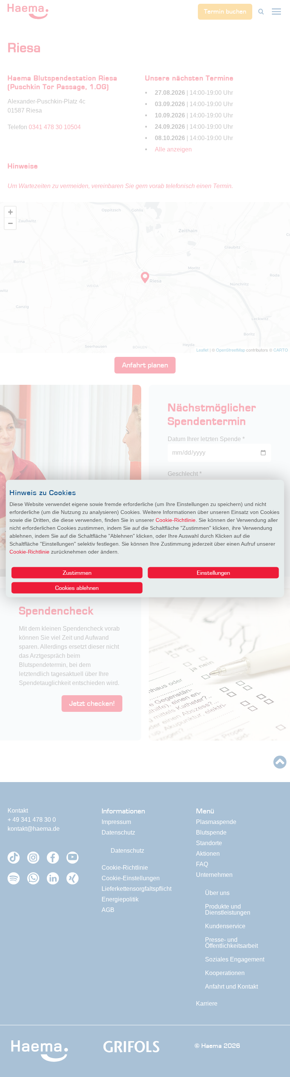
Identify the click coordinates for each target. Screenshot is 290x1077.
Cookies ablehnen (77, 587)
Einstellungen (213, 572)
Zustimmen (77, 572)
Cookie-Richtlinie (176, 520)
